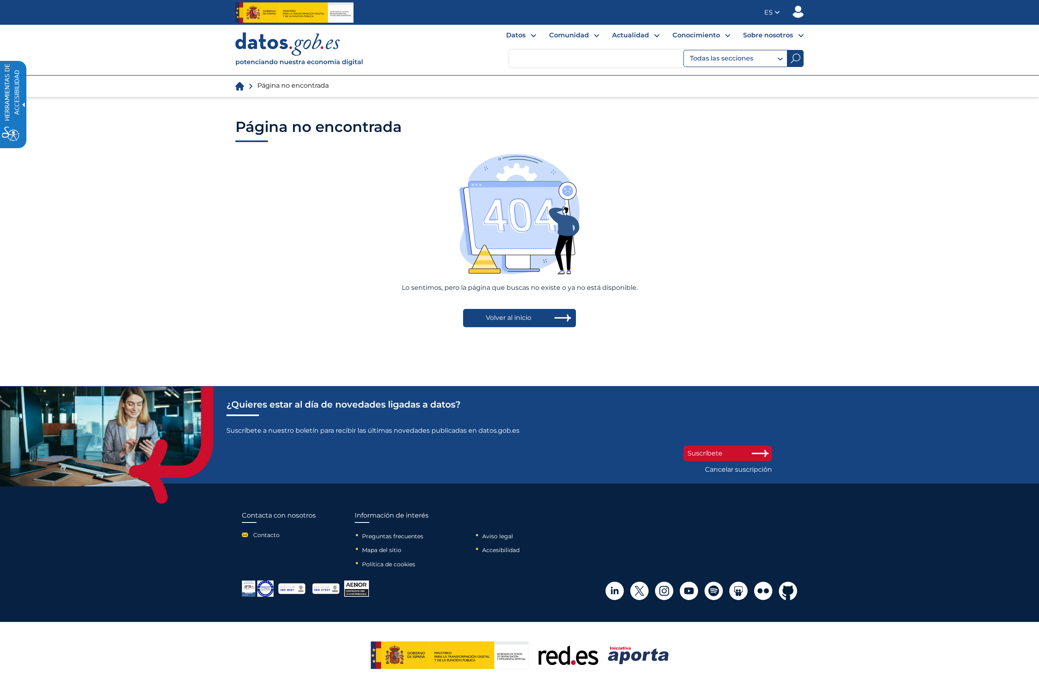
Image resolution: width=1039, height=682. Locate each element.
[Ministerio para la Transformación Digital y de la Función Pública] (294, 12)
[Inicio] (299, 49)
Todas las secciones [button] (721, 58)
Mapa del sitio (381, 550)
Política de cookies (388, 564)
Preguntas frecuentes (392, 536)
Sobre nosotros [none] (768, 35)
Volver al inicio (508, 318)
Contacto (266, 535)
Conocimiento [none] (696, 35)
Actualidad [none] (630, 35)
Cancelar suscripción (738, 469)
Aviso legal (497, 536)
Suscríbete (705, 453)
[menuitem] (514, 37)
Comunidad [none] (569, 35)
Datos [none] (516, 35)
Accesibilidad (501, 550)
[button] (772, 12)
